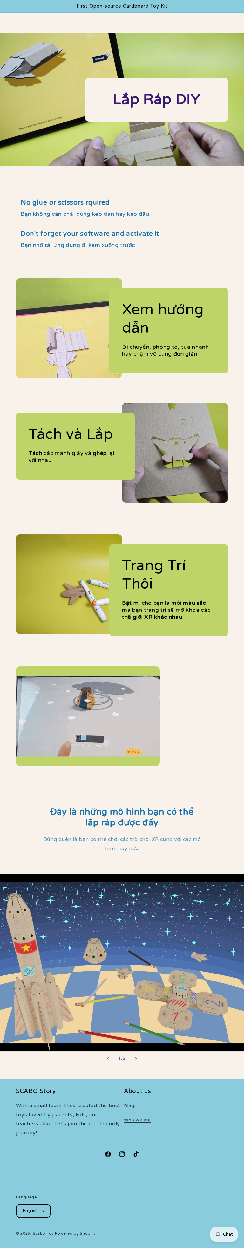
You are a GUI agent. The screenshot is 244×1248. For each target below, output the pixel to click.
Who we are (137, 1120)
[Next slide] (136, 1059)
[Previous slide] (108, 1059)
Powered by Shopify (75, 1233)
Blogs (130, 1105)
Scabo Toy (43, 1233)
